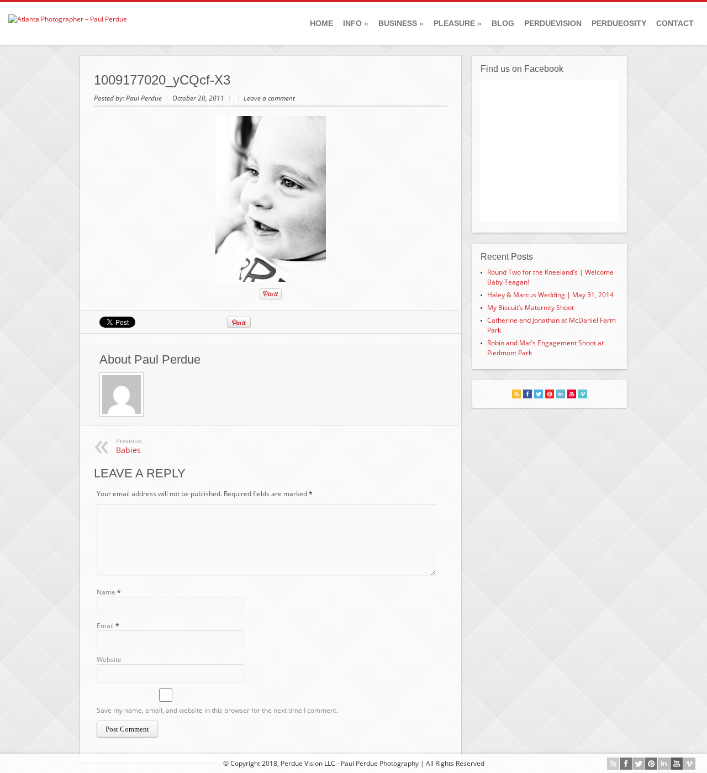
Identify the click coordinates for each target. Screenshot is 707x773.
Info (355, 23)
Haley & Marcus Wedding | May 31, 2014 (550, 294)
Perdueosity (619, 23)
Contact (675, 23)
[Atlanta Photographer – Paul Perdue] (67, 19)
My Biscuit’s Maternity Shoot (530, 307)
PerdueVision (553, 23)
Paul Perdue (144, 98)
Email (105, 625)
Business (401, 23)
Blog (503, 23)
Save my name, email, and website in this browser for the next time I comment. (217, 710)
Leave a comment (269, 98)
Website (109, 659)
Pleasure (458, 23)
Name (106, 592)
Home (321, 23)
